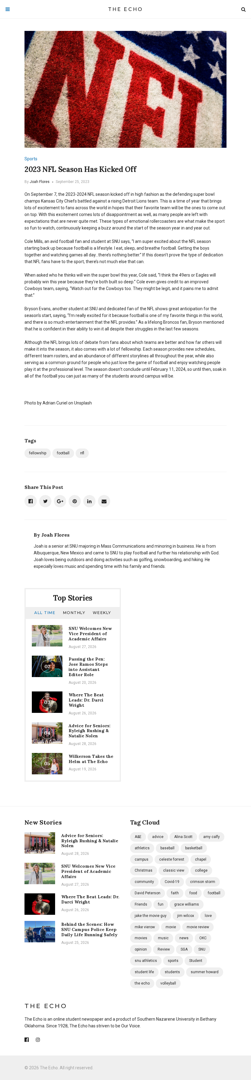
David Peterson (147, 893)
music (163, 938)
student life (144, 972)
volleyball (168, 983)
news (184, 938)
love (208, 916)
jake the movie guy (151, 916)
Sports (30, 158)
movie (171, 927)
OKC (203, 938)
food (193, 893)
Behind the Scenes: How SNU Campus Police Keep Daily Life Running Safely (89, 929)
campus (141, 859)
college (201, 870)
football (63, 453)
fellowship (37, 453)
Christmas (143, 870)
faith (175, 893)
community (144, 882)
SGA (184, 949)
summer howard (205, 972)
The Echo (125, 9)
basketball (193, 848)
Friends (141, 904)
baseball (167, 848)
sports (173, 961)
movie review (198, 927)
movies (141, 938)
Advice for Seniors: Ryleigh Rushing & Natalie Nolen (90, 731)
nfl (82, 453)
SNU (201, 949)
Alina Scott (183, 837)
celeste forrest (171, 859)
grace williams (186, 904)
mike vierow (145, 927)
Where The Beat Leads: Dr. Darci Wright (86, 700)
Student (195, 961)
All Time (44, 612)
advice (157, 837)
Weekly (102, 612)
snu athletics (146, 961)
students (172, 972)
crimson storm (202, 882)
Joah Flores (40, 182)
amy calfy (211, 837)
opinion (141, 949)
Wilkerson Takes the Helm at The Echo (91, 759)
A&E (138, 837)
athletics (142, 848)
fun (160, 904)
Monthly (74, 612)
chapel (200, 859)
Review (164, 949)
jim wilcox (185, 916)
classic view (173, 870)
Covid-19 (172, 882)
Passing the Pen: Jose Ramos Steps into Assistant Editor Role (88, 666)
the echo (142, 983)
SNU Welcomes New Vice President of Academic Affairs (90, 634)
